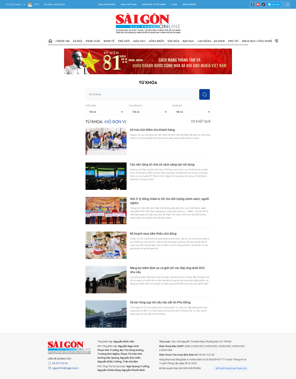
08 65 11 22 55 (60, 363)
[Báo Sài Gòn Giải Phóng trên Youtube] (258, 4)
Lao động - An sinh (211, 41)
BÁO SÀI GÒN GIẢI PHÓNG (148, 23)
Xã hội (77, 41)
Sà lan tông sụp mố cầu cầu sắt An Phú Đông (160, 302)
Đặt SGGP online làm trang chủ (231, 368)
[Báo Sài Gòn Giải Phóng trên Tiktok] (263, 4)
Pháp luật (93, 41)
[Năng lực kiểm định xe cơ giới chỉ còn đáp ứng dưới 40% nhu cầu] (106, 279)
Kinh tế (109, 41)
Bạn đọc (188, 41)
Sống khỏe (156, 41)
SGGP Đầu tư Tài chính (154, 4)
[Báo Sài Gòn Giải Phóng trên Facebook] (252, 4)
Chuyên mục (136, 105)
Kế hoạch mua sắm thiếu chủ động (153, 233)
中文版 (174, 4)
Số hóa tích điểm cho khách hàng (152, 130)
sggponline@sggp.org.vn (65, 368)
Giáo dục (139, 41)
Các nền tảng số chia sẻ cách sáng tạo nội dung (162, 164)
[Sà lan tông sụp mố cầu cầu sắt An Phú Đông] (106, 314)
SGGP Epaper (189, 4)
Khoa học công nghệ (257, 41)
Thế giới (124, 41)
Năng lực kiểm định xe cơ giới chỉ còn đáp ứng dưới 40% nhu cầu (167, 270)
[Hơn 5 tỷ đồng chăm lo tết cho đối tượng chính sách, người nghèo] (106, 210)
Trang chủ (50, 41)
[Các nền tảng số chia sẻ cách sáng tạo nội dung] (106, 176)
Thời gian (90, 105)
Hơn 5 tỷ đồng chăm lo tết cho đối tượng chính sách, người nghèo (169, 201)
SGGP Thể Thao (129, 4)
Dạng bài (177, 105)
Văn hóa (173, 41)
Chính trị (63, 41)
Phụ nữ (233, 41)
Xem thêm (276, 41)
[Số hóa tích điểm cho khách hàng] (106, 141)
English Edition (106, 4)
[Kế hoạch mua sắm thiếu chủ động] (106, 245)
